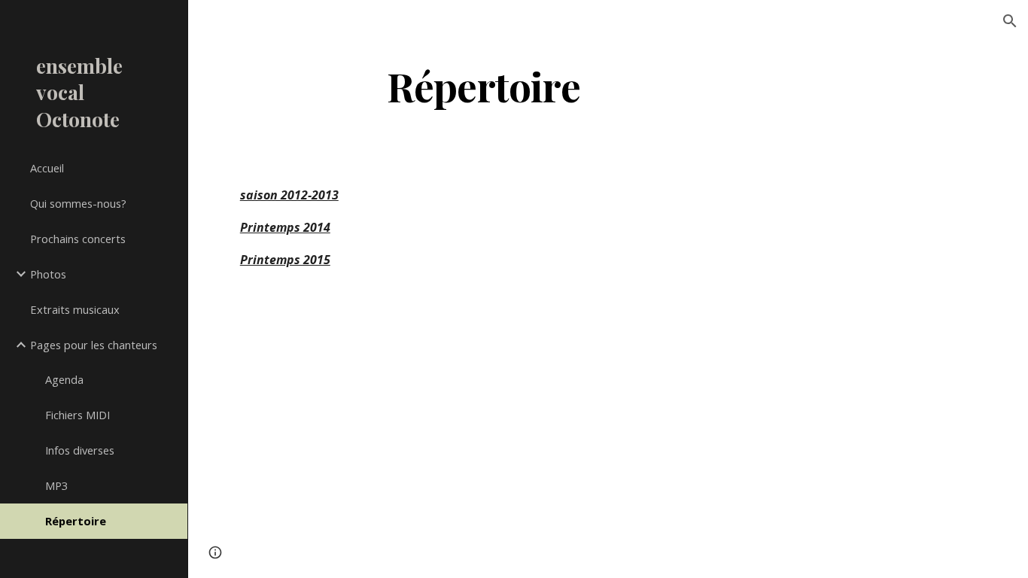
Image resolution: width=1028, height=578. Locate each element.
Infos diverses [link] (79, 450)
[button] (1010, 21)
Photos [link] (48, 273)
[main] (483, 85)
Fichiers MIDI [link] (77, 414)
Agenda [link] (64, 379)
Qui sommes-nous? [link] (78, 203)
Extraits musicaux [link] (75, 309)
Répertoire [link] (75, 520)
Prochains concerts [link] (78, 238)
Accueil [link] (47, 167)
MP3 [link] (56, 485)
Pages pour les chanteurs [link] (93, 344)
